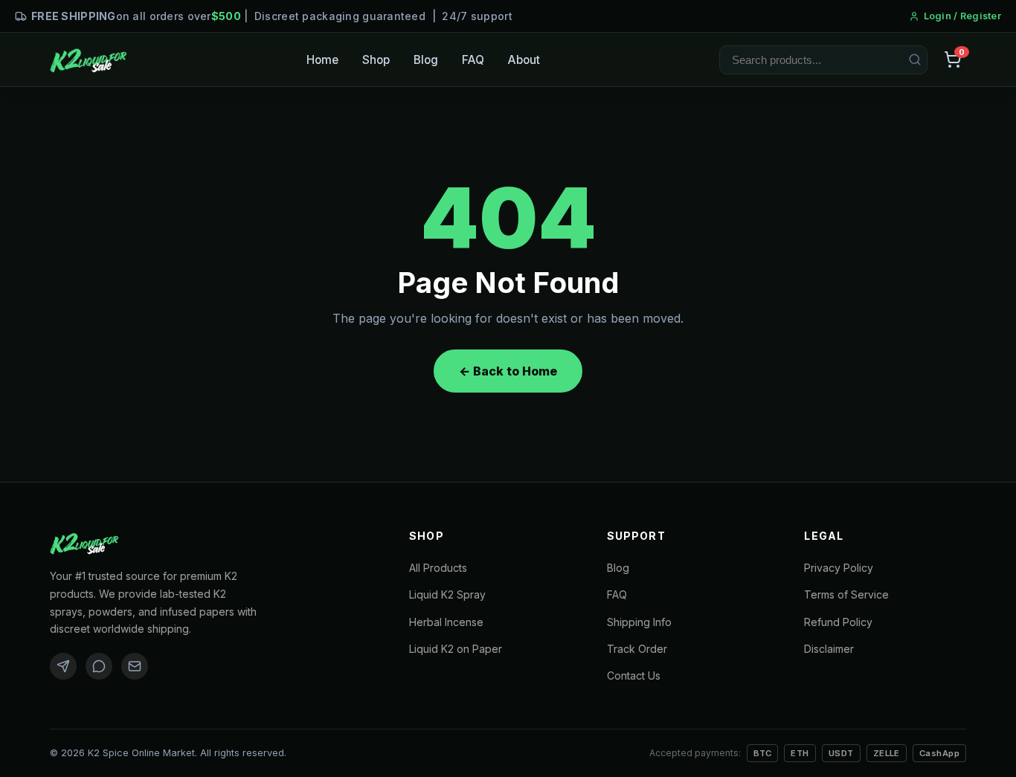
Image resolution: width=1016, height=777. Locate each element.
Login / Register (962, 16)
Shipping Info (639, 622)
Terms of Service (846, 594)
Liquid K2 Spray (447, 594)
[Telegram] (63, 666)
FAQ (473, 60)
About (524, 60)
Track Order (637, 648)
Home (322, 60)
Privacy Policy (838, 567)
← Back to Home (508, 371)
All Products (438, 567)
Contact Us (633, 675)
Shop (376, 60)
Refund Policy (838, 622)
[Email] (134, 666)
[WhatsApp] (99, 666)
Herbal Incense (446, 622)
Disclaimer (829, 648)
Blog (426, 60)
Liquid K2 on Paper (455, 648)
